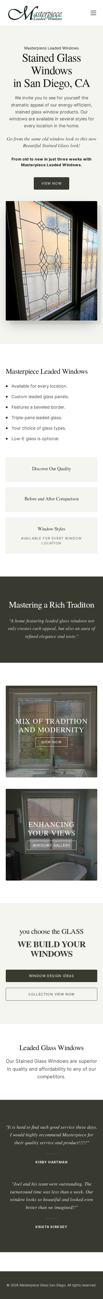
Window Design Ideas (51, 976)
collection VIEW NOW (51, 994)
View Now (51, 183)
